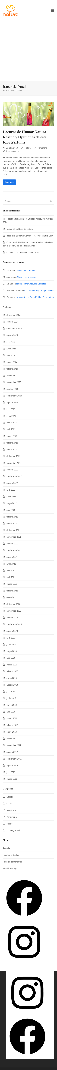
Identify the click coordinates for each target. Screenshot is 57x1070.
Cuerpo (9, 803)
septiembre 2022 (14, 476)
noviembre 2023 (13, 382)
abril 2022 (10, 510)
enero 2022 (11, 523)
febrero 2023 (12, 443)
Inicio (5, 90)
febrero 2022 (12, 517)
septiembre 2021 (14, 550)
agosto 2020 (12, 631)
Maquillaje (11, 810)
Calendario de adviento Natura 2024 (22, 252)
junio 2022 (11, 496)
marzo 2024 (11, 362)
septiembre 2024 (14, 328)
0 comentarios (12, 151)
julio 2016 (10, 772)
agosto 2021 (12, 557)
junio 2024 (11, 349)
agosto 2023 (12, 402)
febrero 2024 (12, 369)
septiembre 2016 (14, 759)
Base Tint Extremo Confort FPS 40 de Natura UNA (29, 236)
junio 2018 (11, 698)
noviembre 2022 (13, 463)
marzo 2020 (11, 665)
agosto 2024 (12, 335)
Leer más (9, 182)
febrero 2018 (12, 725)
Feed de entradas (11, 855)
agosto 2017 (12, 752)
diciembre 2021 (13, 530)
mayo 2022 (11, 503)
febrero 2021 (12, 591)
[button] (52, 10)
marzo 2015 (11, 779)
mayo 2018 (11, 705)
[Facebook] (24, 919)
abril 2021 (10, 577)
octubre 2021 (12, 544)
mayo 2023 (11, 423)
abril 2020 (10, 658)
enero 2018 (11, 732)
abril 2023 (10, 429)
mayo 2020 (11, 651)
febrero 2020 (12, 671)
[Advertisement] (28, 51)
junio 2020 (11, 644)
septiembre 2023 (14, 396)
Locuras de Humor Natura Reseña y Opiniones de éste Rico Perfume (25, 137)
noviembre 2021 (13, 537)
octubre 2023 (12, 389)
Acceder (6, 848)
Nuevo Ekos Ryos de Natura (19, 229)
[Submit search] (51, 201)
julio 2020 (10, 638)
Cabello (9, 797)
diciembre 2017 (13, 739)
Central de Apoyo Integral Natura (39, 290)
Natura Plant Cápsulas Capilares (31, 284)
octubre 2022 (12, 470)
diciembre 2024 (13, 315)
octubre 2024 (12, 322)
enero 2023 (11, 449)
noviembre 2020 (13, 611)
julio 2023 (10, 409)
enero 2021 (11, 597)
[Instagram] (24, 962)
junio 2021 (11, 564)
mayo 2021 (11, 570)
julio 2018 (10, 691)
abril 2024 (10, 355)
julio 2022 (10, 490)
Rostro (9, 824)
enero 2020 (11, 678)
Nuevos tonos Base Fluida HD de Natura (35, 297)
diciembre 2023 (13, 375)
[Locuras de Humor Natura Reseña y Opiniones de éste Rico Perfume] (28, 114)
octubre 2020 (12, 617)
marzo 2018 (11, 718)
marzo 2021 (11, 584)
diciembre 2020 (13, 604)
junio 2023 (11, 416)
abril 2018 (10, 712)
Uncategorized (13, 830)
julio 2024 (10, 342)
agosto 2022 (12, 483)
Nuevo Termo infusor (25, 270)
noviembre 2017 (13, 745)
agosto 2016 (12, 765)
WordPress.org (9, 868)
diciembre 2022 (13, 456)
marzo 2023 (11, 436)
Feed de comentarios (12, 862)
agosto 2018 (12, 685)
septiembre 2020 (14, 624)
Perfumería (42, 148)
